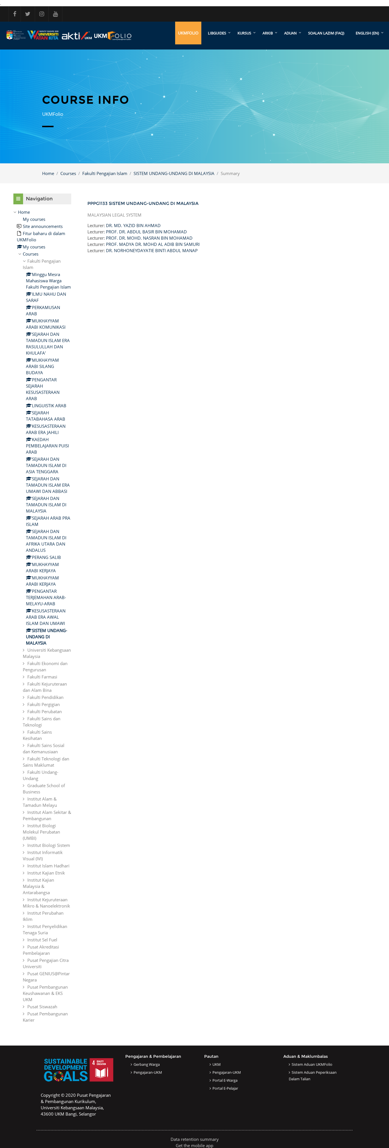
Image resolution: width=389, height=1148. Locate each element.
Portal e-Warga (225, 1080)
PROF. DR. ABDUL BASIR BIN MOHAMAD (146, 231)
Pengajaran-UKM (148, 1072)
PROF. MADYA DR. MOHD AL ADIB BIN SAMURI (153, 244)
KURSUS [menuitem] (244, 33)
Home (48, 173)
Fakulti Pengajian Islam (104, 173)
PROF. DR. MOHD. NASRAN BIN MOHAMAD (149, 238)
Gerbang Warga (147, 1064)
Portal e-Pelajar (225, 1088)
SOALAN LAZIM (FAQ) (326, 33)
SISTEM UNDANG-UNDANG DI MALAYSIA (174, 173)
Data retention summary (195, 1139)
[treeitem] (42, 616)
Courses (68, 173)
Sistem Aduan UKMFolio (312, 1064)
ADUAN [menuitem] (290, 33)
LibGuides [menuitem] (217, 33)
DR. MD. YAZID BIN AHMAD (133, 225)
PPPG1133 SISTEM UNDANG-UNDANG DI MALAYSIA (142, 203)
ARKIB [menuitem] (268, 33)
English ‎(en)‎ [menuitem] (367, 33)
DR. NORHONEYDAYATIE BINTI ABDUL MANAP (152, 250)
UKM (216, 1064)
